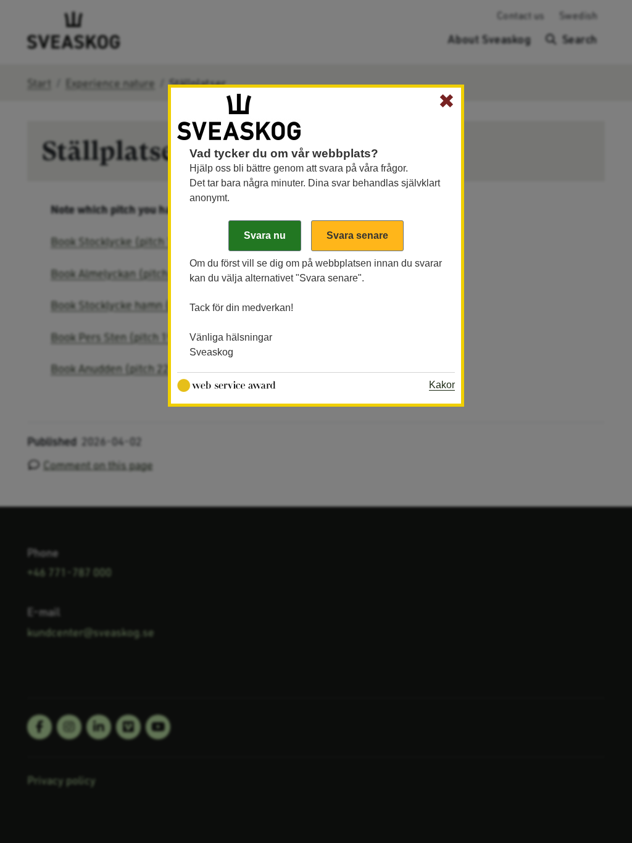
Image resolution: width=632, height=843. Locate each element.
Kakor (442, 385)
